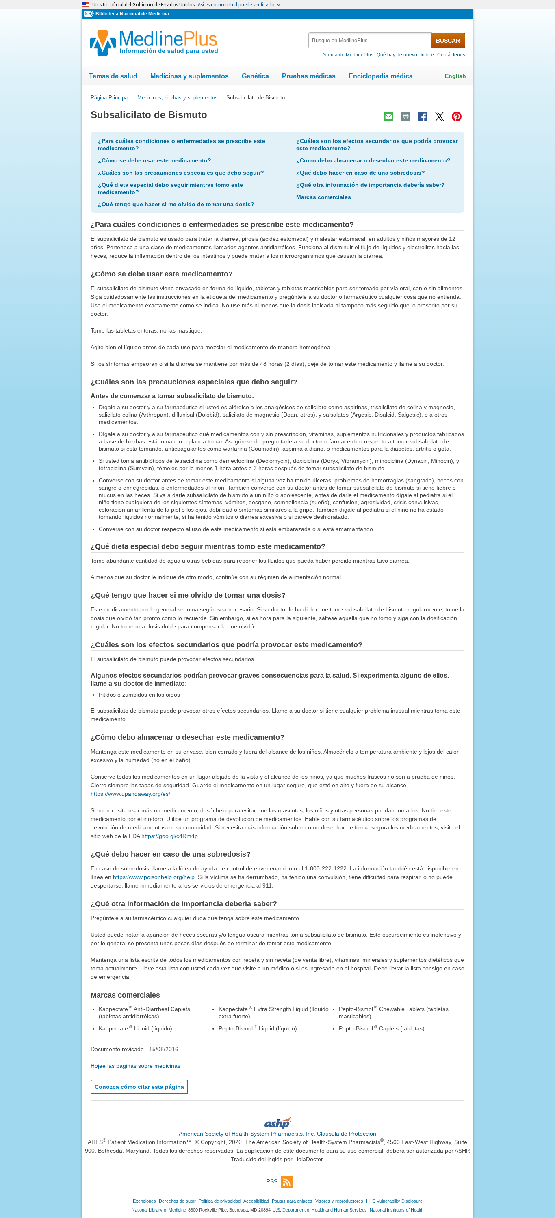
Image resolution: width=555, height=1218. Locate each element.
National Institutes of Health (396, 1209)
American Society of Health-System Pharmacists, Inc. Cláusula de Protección (277, 1133)
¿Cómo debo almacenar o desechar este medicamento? (373, 160)
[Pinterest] (456, 116)
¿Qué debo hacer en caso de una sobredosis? (360, 172)
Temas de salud (113, 76)
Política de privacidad (220, 1201)
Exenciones (144, 1201)
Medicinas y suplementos (189, 76)
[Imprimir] (405, 116)
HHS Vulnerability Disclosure (394, 1201)
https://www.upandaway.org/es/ (130, 793)
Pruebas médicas (309, 76)
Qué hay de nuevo (397, 55)
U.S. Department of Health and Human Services (320, 1209)
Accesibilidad (256, 1201)
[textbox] (370, 40)
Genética (255, 76)
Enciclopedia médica (381, 76)
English (455, 76)
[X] (439, 116)
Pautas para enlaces (292, 1201)
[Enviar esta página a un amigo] (388, 116)
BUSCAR (448, 40)
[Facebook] (422, 116)
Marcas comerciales (323, 197)
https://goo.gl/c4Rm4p (169, 836)
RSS (272, 1181)
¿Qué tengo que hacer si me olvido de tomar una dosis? (176, 204)
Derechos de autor (177, 1201)
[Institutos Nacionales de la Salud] (89, 14)
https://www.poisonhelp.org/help (154, 877)
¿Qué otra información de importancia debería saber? (370, 184)
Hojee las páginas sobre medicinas (135, 1066)
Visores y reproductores (339, 1201)
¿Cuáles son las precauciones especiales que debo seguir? (181, 172)
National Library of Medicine (159, 1209)
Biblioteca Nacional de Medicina (132, 14)
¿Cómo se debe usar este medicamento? (154, 160)
